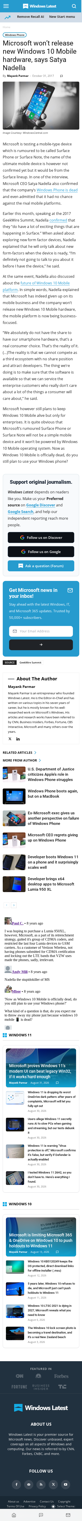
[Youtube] (65, 1484)
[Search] (74, 6)
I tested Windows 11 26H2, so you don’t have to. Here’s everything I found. (49, 1177)
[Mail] (28, 1484)
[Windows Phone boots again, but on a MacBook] (14, 796)
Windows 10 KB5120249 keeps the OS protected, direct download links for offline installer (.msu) (51, 1266)
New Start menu (62, 16)
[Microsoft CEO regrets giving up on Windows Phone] (14, 840)
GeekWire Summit (30, 662)
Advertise (29, 1501)
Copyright (64, 1501)
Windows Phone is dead (57, 189)
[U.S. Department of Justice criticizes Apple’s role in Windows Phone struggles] (14, 774)
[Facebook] (16, 1484)
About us (13, 1501)
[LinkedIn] (20, 739)
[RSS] (41, 1484)
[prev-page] (6, 905)
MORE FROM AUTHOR (20, 760)
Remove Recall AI (30, 16)
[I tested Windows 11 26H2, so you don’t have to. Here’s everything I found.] (15, 1178)
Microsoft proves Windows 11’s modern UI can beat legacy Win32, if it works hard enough (40, 1071)
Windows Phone (14, 35)
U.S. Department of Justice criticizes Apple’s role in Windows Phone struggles (51, 774)
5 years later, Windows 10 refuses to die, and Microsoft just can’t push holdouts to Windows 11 (51, 1288)
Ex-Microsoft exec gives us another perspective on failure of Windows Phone (53, 818)
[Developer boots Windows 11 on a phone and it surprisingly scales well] (14, 862)
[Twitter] (12, 739)
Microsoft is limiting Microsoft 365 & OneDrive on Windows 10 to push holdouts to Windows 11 (40, 1240)
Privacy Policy (37, 1506)
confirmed (58, 220)
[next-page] (14, 905)
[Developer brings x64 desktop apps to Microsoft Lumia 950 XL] (14, 884)
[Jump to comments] (41, 1515)
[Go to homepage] (14, 1515)
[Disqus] (41, 972)
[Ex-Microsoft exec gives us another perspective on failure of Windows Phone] (14, 818)
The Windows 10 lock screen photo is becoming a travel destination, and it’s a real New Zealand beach (52, 1332)
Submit (41, 644)
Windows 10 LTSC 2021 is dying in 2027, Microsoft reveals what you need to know (50, 1310)
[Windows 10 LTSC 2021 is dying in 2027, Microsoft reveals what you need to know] (15, 1311)
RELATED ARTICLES (17, 752)
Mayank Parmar (17, 76)
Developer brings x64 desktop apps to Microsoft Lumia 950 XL (51, 884)
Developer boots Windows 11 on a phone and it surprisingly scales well (53, 862)
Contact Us (47, 1501)
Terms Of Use (15, 1506)
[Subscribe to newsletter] (68, 1515)
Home (6, 27)
